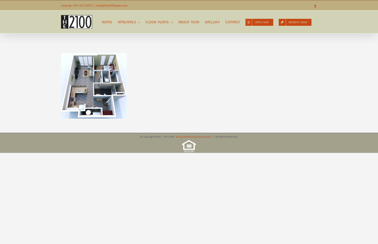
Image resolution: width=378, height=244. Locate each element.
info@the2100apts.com (112, 5)
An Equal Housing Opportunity (194, 136)
